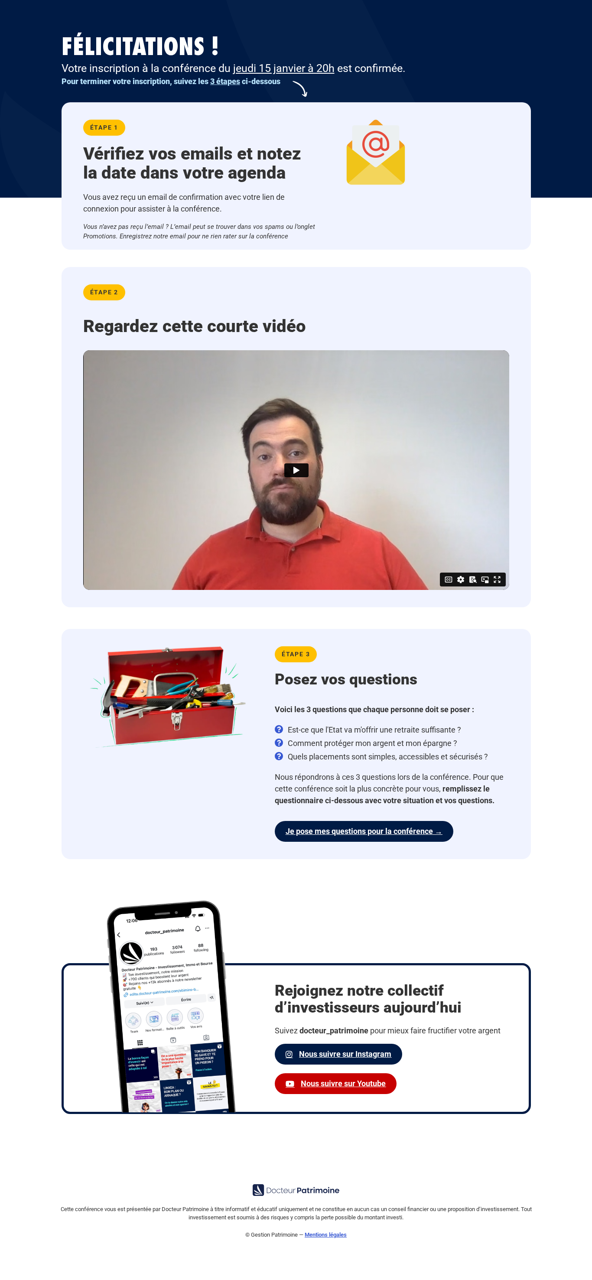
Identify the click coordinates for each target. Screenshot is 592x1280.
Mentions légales (326, 1234)
